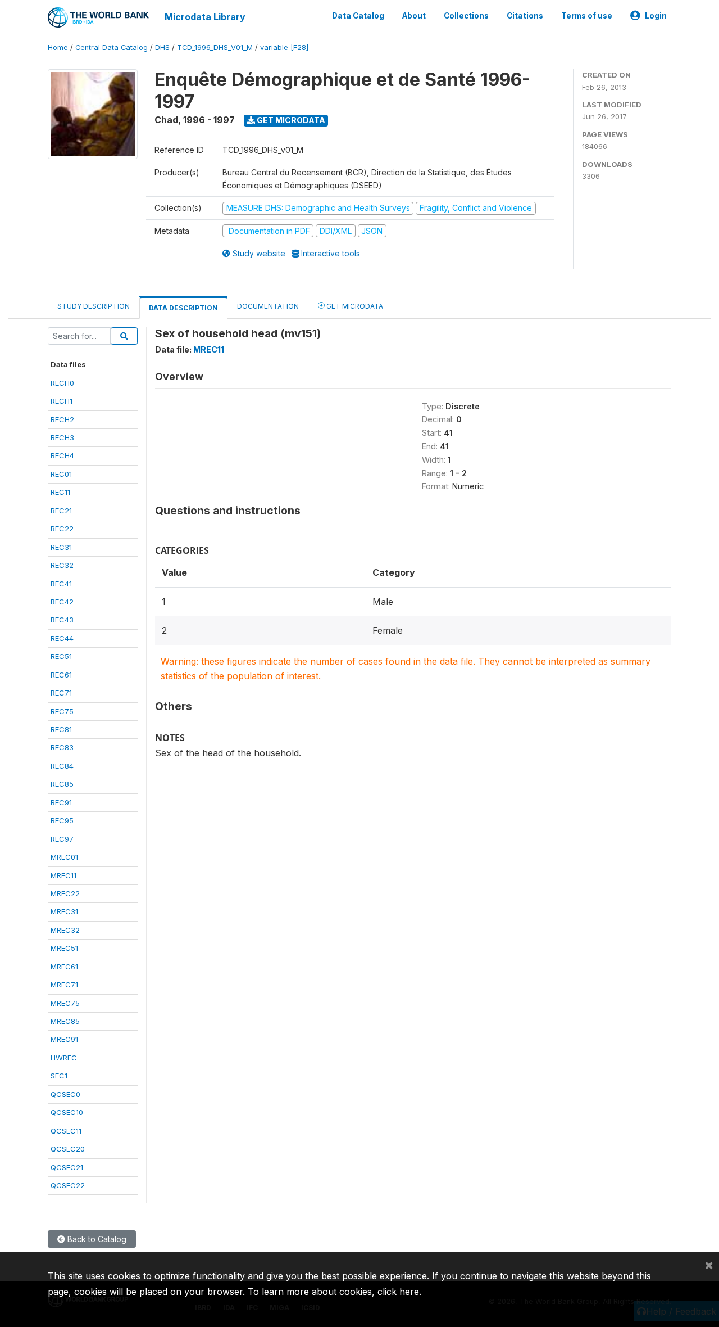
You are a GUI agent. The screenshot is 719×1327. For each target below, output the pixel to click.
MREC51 (64, 948)
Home (58, 47)
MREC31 (64, 911)
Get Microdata (290, 120)
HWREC (64, 1057)
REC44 (62, 638)
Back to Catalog (95, 1239)
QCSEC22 (68, 1185)
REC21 (61, 510)
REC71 (61, 692)
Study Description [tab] (93, 306)
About (414, 15)
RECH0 (62, 382)
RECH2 (62, 419)
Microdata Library (205, 16)
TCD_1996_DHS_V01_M (215, 47)
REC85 (62, 783)
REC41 (61, 583)
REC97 (62, 838)
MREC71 (64, 984)
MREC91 (64, 1039)
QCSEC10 (67, 1112)
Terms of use (586, 15)
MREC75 (65, 1003)
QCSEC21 (67, 1167)
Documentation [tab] (268, 306)
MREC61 (64, 966)
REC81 (61, 729)
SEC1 (59, 1075)
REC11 (60, 492)
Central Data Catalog (111, 47)
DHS (162, 47)
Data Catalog (358, 15)
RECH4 (62, 455)
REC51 (61, 656)
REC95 (62, 820)
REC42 (62, 601)
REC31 (61, 547)
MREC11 (63, 875)
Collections (466, 15)
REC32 (62, 565)
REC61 (61, 674)
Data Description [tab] (183, 308)
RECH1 (61, 400)
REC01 (61, 474)
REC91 (61, 802)
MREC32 (65, 930)
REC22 (62, 528)
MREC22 (65, 893)
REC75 (62, 711)
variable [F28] (284, 47)
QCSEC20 (68, 1148)
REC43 (62, 619)
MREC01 (64, 856)
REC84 (62, 765)
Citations (525, 15)
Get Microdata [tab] (354, 306)
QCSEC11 (66, 1130)
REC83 (62, 747)
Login (656, 15)
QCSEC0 (65, 1094)
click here (398, 1291)
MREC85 (65, 1021)
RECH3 (62, 437)
